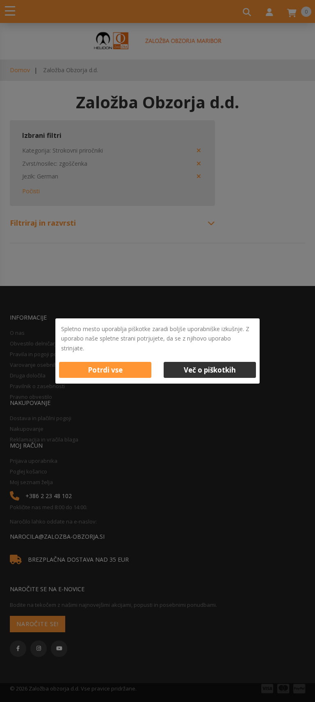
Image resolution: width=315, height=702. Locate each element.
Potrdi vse (105, 370)
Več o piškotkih (210, 370)
